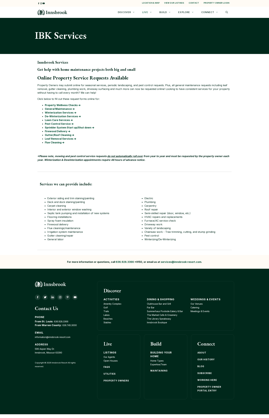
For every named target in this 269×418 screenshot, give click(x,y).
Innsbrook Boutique (157, 322)
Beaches (108, 318)
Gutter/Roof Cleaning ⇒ (59, 135)
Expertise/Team (158, 364)
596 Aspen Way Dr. (44, 349)
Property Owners (116, 380)
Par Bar (150, 307)
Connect (207, 12)
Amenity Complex (112, 303)
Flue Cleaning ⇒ (54, 142)
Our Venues (197, 303)
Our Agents (109, 357)
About (201, 352)
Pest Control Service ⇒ (59, 123)
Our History (206, 359)
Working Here (207, 380)
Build (163, 12)
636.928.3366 (125, 261)
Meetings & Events (200, 311)
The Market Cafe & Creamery (162, 315)
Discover (124, 12)
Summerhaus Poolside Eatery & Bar (165, 311)
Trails (106, 311)
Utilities (110, 373)
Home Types (157, 360)
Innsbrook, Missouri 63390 (48, 352)
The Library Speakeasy (159, 318)
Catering (195, 307)
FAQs (107, 367)
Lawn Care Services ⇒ (59, 120)
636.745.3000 (69, 325)
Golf (106, 307)
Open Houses (111, 360)
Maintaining (159, 370)
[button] (227, 12)
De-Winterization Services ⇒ (63, 116)
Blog (200, 366)
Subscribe (204, 373)
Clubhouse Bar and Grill (159, 303)
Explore (184, 12)
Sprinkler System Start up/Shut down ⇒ (69, 127)
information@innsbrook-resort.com (52, 337)
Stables (107, 322)
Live (145, 12)
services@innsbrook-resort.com (181, 261)
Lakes (107, 315)
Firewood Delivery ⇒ (57, 131)
